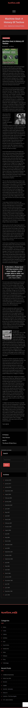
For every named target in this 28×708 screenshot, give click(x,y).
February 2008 (8, 498)
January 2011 (8, 483)
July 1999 (7, 584)
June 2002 (7, 548)
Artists (4, 630)
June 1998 (7, 594)
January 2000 (8, 577)
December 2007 (8, 505)
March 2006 (7, 541)
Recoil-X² (6, 46)
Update (5, 685)
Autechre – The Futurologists (9, 696)
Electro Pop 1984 (7, 678)
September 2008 (9, 490)
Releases (5, 656)
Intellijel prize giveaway (8, 674)
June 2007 (7, 508)
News (4, 652)
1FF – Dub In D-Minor (8, 700)
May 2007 (7, 512)
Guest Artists (6, 645)
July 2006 (7, 534)
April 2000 (7, 569)
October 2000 (8, 555)
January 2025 (8, 480)
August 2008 (8, 494)
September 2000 (9, 559)
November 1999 (9, 580)
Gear (4, 641)
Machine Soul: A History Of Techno (16, 26)
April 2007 (7, 516)
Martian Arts (6, 648)
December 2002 (8, 544)
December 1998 (8, 591)
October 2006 (8, 526)
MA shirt (5, 682)
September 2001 (9, 551)
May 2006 (7, 537)
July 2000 (7, 562)
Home (5, 26)
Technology (5, 663)
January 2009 (8, 487)
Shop (4, 659)
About (4, 627)
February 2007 (8, 523)
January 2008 (8, 501)
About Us (5, 692)
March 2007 (7, 519)
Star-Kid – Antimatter (8, 689)
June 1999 (7, 587)
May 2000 (7, 566)
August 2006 (8, 530)
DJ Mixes (5, 638)
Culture (12, 46)
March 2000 (7, 573)
